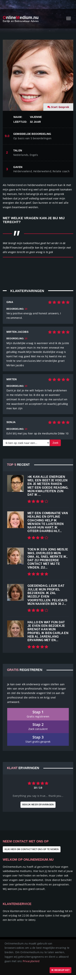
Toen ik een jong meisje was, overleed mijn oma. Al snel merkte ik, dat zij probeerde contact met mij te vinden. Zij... (47, 558)
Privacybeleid (31, 961)
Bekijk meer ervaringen (38, 804)
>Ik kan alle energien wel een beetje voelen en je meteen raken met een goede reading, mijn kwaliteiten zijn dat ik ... (47, 485)
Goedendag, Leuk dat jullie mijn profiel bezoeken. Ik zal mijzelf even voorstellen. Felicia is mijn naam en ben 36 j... (47, 594)
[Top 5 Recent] (15, 483)
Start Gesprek (60, 107)
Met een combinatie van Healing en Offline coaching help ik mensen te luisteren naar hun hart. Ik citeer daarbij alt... (47, 522)
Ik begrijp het (60, 970)
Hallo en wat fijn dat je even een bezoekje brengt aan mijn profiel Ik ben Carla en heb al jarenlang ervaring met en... (47, 631)
